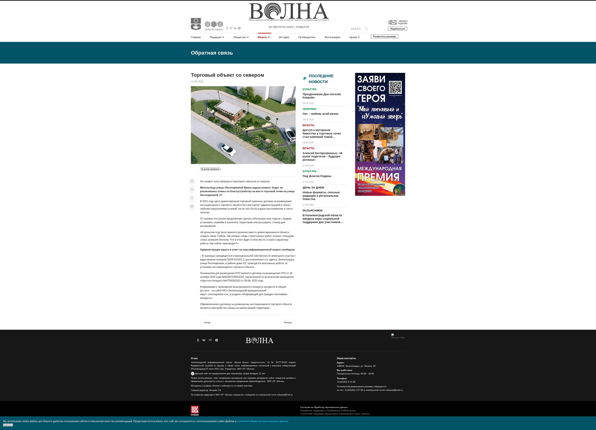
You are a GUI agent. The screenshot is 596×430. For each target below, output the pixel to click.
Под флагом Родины (317, 176)
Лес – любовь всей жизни (320, 113)
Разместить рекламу (384, 36)
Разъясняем (313, 210)
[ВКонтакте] (192, 189)
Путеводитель (307, 37)
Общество (239, 37)
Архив (353, 37)
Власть (262, 37)
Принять (8, 425)
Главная (196, 37)
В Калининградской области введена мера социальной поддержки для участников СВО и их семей (322, 220)
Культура (310, 89)
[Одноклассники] (192, 198)
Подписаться (397, 28)
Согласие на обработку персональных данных (324, 407)
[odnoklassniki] (227, 28)
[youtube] (210, 340)
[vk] (203, 340)
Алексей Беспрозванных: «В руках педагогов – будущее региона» (322, 156)
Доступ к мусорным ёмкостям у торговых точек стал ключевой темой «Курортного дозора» (322, 135)
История (284, 37)
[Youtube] (230, 28)
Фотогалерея (332, 37)
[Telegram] (192, 206)
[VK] (235, 28)
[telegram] (216, 340)
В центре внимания (210, 169)
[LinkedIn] (192, 181)
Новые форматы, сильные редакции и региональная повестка (321, 196)
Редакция (215, 37)
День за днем (313, 187)
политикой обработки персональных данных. (263, 421)
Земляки (309, 109)
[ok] (198, 340)
